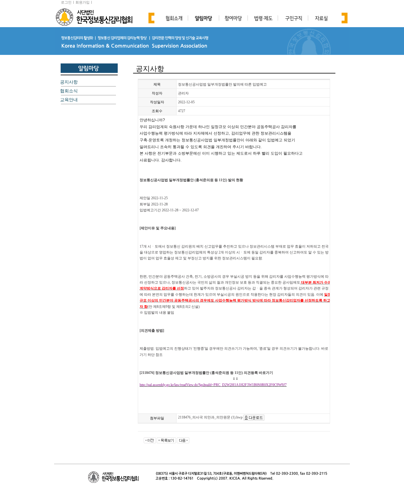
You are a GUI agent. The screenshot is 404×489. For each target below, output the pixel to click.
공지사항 (69, 82)
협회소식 (69, 91)
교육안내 (69, 99)
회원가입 (82, 2)
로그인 (66, 2)
